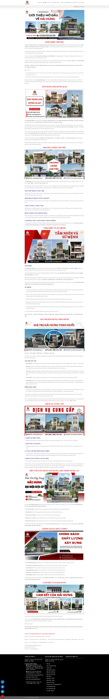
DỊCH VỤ (48, 2)
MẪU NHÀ (75, 2)
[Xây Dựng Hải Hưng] (28, 2)
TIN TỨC (79, 2)
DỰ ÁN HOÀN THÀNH (55, 2)
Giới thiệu (45, 2)
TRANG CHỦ (40, 2)
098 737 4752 (82, 6)
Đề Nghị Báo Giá (77, 6)
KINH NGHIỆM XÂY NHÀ (69, 2)
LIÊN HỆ (83, 2)
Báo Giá (62, 2)
